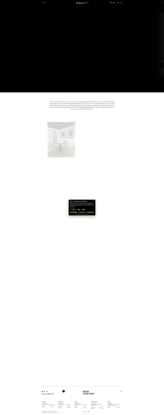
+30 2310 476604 (93, 403)
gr (118, 2)
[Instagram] (42, 391)
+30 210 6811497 (60, 403)
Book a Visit (112, 2)
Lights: (44, 2)
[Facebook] (44, 391)
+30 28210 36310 (77, 403)
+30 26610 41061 (109, 403)
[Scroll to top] (121, 391)
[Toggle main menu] (121, 3)
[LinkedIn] (47, 391)
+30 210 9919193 (44, 403)
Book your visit (88, 393)
